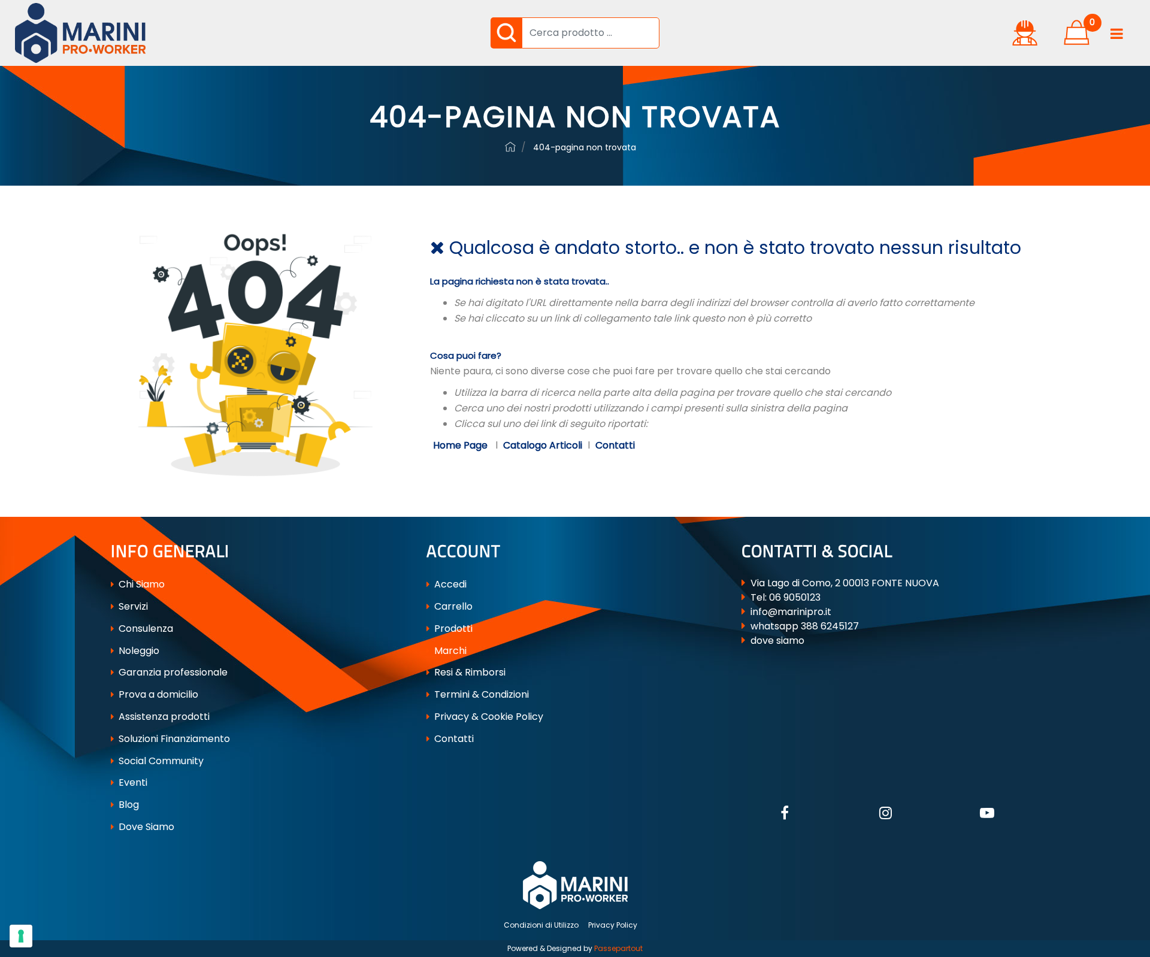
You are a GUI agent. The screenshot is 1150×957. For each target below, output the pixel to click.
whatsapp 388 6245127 (804, 626)
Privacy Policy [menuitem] (612, 925)
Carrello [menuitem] (452, 606)
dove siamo (777, 640)
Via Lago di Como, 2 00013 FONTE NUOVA (844, 583)
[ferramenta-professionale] (510, 146)
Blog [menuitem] (127, 804)
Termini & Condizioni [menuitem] (480, 694)
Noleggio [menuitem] (137, 651)
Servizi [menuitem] (132, 606)
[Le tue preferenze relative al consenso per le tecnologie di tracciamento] (21, 936)
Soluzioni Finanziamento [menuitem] (173, 739)
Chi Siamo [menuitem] (140, 584)
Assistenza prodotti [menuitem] (163, 716)
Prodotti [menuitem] (452, 628)
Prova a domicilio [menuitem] (157, 694)
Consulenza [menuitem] (144, 628)
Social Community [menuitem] (160, 761)
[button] (506, 33)
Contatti (615, 445)
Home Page (461, 445)
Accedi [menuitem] (449, 584)
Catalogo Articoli (542, 445)
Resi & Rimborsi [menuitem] (469, 672)
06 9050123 (795, 597)
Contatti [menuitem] (453, 739)
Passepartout (618, 948)
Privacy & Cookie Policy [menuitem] (487, 716)
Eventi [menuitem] (131, 782)
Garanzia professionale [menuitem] (172, 672)
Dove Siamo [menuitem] (145, 827)
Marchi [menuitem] (449, 651)
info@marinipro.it (790, 612)
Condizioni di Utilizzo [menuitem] (541, 925)
